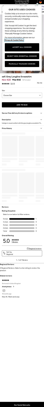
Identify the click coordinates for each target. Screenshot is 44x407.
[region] (22, 38)
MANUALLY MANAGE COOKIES (22, 64)
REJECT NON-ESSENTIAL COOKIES (22, 56)
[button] (22, 119)
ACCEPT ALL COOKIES (22, 47)
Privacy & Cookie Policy (14, 40)
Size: (3, 91)
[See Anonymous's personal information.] (13, 286)
